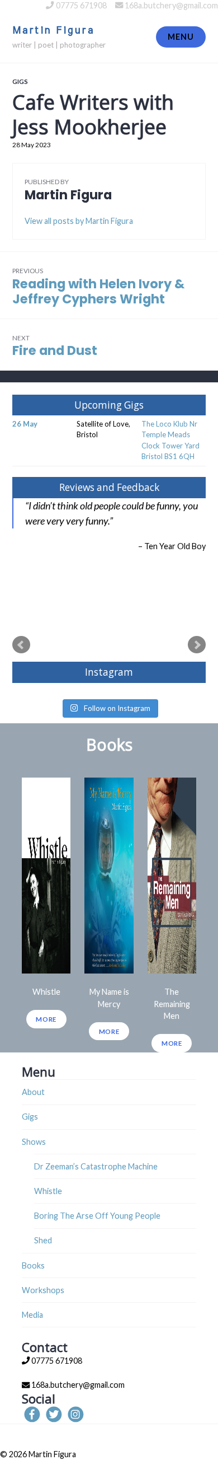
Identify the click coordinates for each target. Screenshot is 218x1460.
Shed (43, 1240)
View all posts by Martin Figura (79, 221)
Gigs (20, 81)
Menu (181, 36)
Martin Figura (53, 31)
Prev (21, 645)
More (46, 1019)
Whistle (48, 1191)
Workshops (43, 1290)
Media (32, 1314)
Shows (34, 1142)
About (33, 1092)
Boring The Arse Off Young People (97, 1215)
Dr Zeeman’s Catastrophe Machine (96, 1166)
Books (33, 1265)
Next (197, 645)
